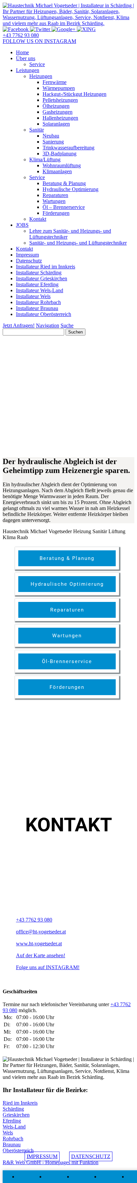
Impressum (27, 254)
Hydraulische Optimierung (70, 189)
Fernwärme (55, 82)
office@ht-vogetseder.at (41, 931)
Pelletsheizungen (60, 100)
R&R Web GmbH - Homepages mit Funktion (50, 1162)
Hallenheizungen (60, 118)
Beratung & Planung (64, 183)
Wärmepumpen (59, 88)
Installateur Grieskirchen (41, 278)
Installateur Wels (33, 296)
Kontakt (37, 219)
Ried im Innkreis (20, 1103)
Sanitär (36, 130)
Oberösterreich (18, 1150)
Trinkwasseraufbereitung (68, 147)
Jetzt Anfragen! (19, 325)
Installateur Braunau (37, 308)
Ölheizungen (56, 106)
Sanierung (53, 141)
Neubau (51, 135)
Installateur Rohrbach (38, 302)
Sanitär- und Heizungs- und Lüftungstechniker (78, 243)
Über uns (25, 58)
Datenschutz (29, 260)
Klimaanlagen (57, 171)
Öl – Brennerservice (64, 207)
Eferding (12, 1121)
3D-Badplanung (59, 153)
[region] (68, 393)
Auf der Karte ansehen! (40, 955)
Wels (8, 1132)
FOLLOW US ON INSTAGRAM (39, 41)
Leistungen (27, 70)
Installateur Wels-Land (39, 290)
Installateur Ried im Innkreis (45, 266)
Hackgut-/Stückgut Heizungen (74, 94)
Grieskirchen (16, 1115)
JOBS (22, 225)
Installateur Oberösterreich (43, 314)
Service (37, 64)
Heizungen (40, 76)
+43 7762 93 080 (21, 35)
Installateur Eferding (37, 284)
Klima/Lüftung (45, 159)
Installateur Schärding (39, 272)
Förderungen (56, 213)
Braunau (12, 1144)
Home (22, 52)
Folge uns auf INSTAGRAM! (47, 967)
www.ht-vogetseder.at (39, 943)
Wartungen (54, 201)
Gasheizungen (57, 112)
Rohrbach (13, 1138)
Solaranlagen (56, 124)
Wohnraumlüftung (62, 165)
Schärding (13, 1109)
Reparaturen (55, 195)
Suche (67, 325)
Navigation (47, 325)
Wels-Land (14, 1126)
